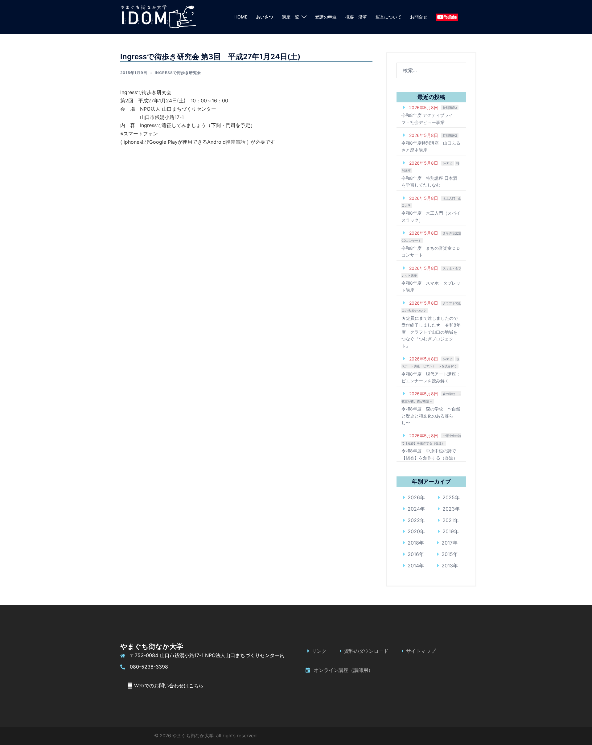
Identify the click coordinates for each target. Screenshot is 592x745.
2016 (413, 554)
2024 (414, 509)
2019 (448, 531)
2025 (448, 497)
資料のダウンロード (366, 651)
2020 (414, 531)
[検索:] (432, 70)
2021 (448, 520)
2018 (413, 543)
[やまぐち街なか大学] (158, 16)
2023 (448, 509)
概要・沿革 (356, 16)
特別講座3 (450, 107)
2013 (447, 565)
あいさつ (264, 16)
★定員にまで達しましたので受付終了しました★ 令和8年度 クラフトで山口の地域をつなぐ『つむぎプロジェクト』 (431, 331)
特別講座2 (450, 135)
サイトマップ (421, 651)
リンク (319, 651)
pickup (447, 163)
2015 (447, 554)
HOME (240, 16)
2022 (414, 520)
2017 (447, 543)
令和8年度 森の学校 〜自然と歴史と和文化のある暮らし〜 (430, 415)
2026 (414, 497)
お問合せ (418, 16)
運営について (388, 16)
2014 (413, 565)
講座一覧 (290, 16)
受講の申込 (326, 16)
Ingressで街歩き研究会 (178, 72)
